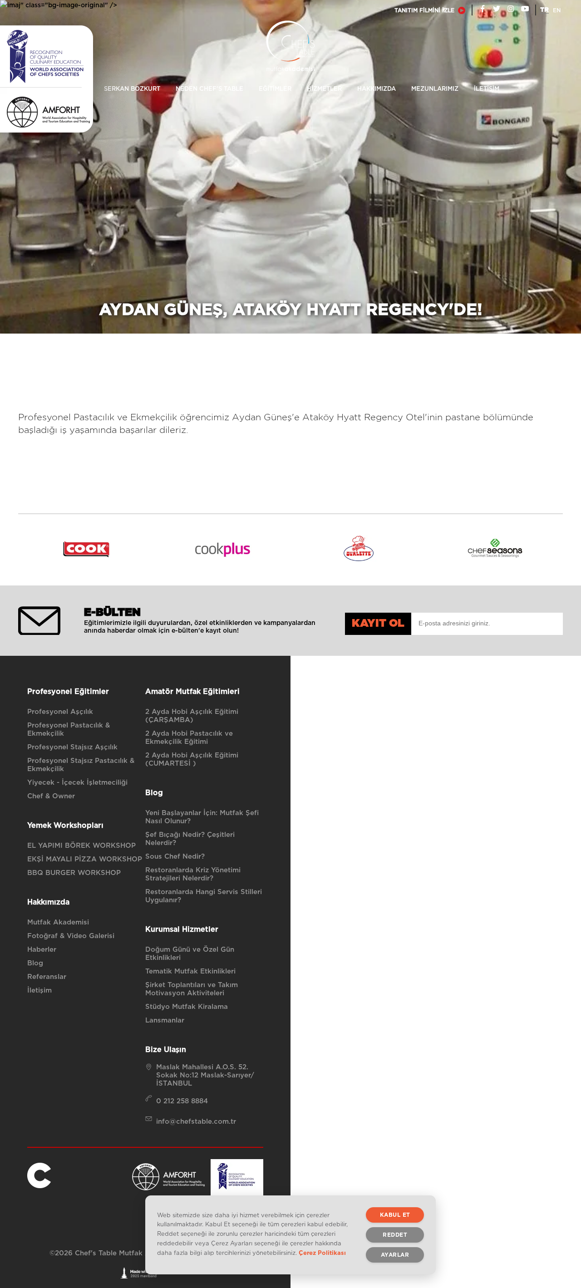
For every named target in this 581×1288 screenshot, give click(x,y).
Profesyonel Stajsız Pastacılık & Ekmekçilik (80, 764)
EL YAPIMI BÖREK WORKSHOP (81, 845)
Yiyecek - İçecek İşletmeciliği (77, 782)
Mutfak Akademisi (58, 922)
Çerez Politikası (322, 1253)
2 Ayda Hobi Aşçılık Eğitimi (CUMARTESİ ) (191, 759)
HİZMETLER (324, 89)
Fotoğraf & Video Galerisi (70, 936)
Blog (35, 963)
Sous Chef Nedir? (175, 856)
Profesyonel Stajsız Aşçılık (72, 747)
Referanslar (46, 976)
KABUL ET (395, 1215)
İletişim (39, 990)
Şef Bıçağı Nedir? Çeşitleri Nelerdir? (190, 838)
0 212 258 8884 (182, 1101)
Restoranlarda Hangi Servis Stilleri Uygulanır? (203, 896)
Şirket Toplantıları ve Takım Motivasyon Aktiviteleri (191, 989)
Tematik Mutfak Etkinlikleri (190, 971)
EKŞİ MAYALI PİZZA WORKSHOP (84, 859)
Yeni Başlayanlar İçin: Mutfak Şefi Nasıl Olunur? (202, 817)
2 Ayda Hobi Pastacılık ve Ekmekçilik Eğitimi (189, 737)
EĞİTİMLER (275, 89)
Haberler (41, 949)
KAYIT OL (378, 623)
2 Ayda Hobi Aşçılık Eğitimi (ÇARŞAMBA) (191, 715)
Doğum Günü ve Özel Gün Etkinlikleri (189, 953)
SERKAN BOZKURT (132, 89)
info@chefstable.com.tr (196, 1121)
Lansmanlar (164, 1020)
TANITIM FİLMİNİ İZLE (424, 10)
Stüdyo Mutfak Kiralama (186, 1006)
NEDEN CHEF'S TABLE (209, 89)
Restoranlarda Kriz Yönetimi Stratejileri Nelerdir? (193, 874)
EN (557, 10)
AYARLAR (395, 1255)
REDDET (395, 1235)
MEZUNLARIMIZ (434, 89)
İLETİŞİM (486, 89)
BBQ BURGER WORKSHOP (74, 873)
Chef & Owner (51, 796)
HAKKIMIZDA (376, 89)
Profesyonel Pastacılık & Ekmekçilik (68, 729)
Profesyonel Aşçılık (60, 711)
